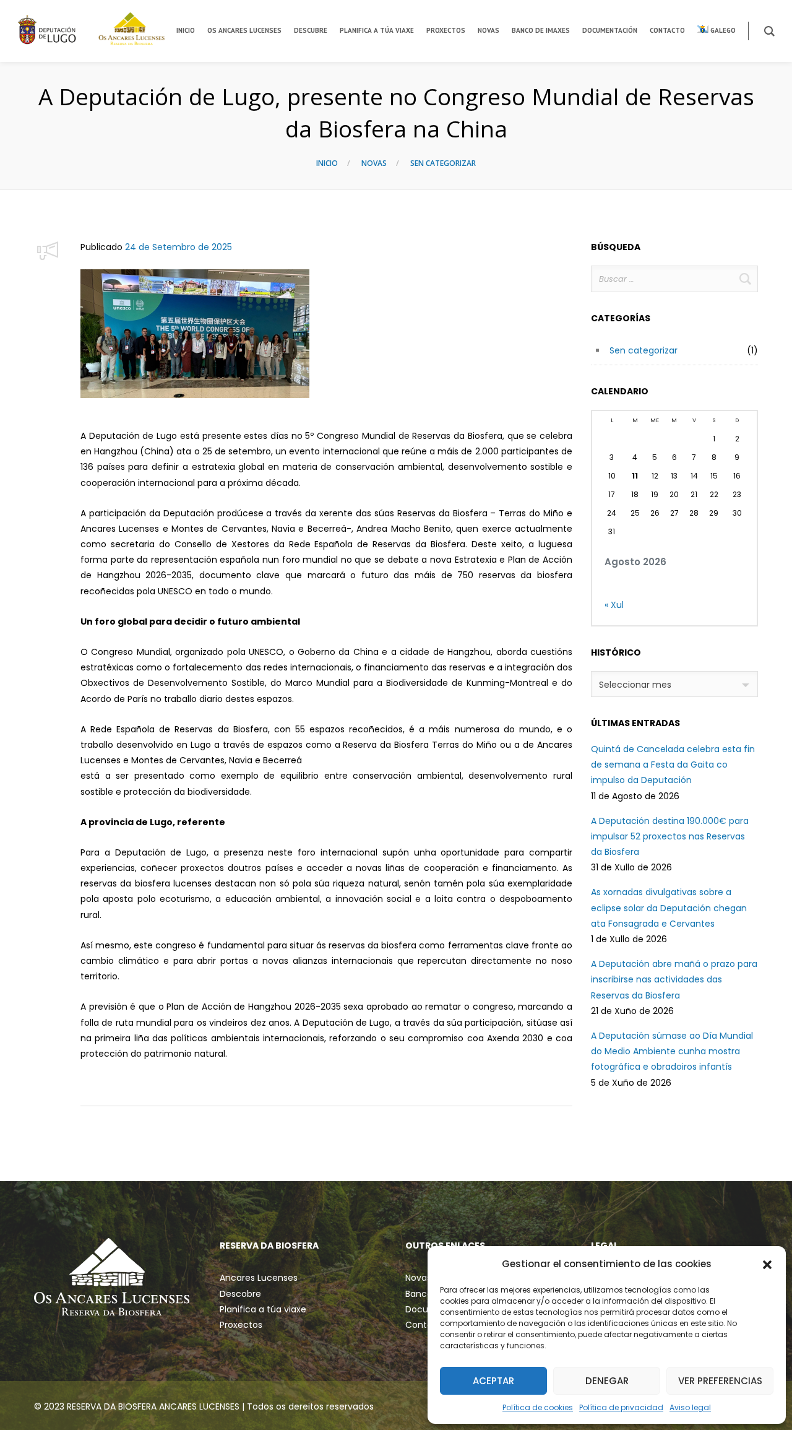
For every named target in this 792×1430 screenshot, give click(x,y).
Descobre (240, 1294)
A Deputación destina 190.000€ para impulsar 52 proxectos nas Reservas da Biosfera (670, 836)
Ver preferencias (720, 1380)
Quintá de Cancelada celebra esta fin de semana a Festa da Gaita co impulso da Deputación (673, 764)
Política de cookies (537, 1407)
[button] (767, 1264)
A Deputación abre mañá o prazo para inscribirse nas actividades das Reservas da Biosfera (674, 979)
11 (635, 475)
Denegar (607, 1380)
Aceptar (493, 1380)
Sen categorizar (443, 163)
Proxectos (241, 1325)
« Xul (614, 605)
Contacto (426, 1325)
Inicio (327, 163)
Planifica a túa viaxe (263, 1309)
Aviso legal (690, 1407)
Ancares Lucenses (259, 1278)
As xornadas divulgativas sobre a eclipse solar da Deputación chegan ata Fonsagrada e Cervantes (669, 907)
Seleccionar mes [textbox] (635, 684)
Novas (374, 163)
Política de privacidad (621, 1407)
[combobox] (674, 684)
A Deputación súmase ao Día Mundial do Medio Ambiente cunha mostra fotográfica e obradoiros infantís (672, 1051)
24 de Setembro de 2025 (178, 247)
